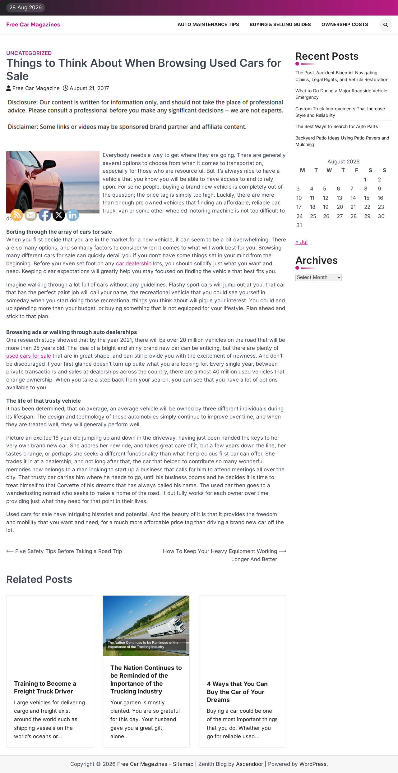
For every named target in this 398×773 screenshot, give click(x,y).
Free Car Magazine (36, 88)
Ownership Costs (345, 24)
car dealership (133, 263)
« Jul (301, 242)
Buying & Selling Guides (280, 24)
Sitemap (183, 764)
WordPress (312, 764)
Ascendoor (249, 764)
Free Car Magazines (33, 25)
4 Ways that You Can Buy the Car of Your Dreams (237, 691)
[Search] (385, 25)
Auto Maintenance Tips (208, 24)
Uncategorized (29, 53)
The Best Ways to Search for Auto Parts (336, 126)
